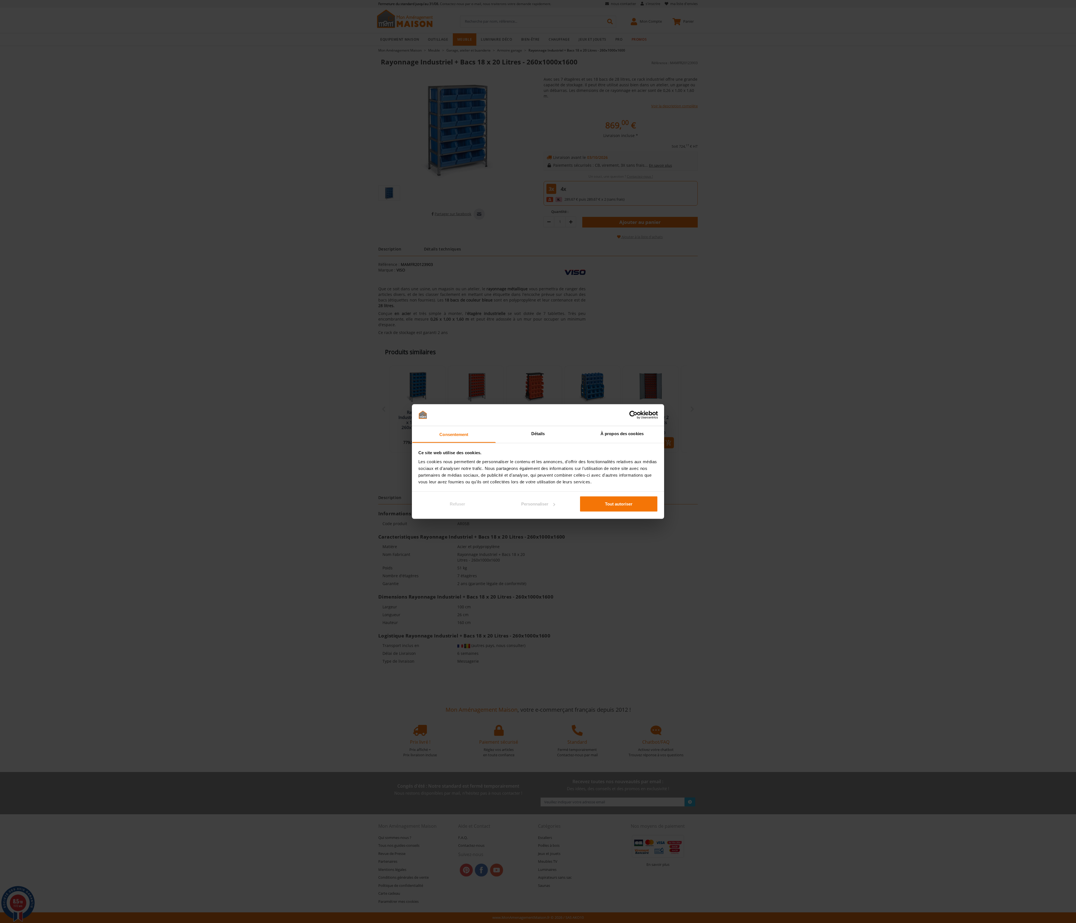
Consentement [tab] (453, 434)
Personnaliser (534, 504)
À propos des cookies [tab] (622, 433)
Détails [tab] (538, 433)
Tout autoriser (618, 504)
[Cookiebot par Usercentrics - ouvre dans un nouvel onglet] (633, 415)
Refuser (457, 504)
